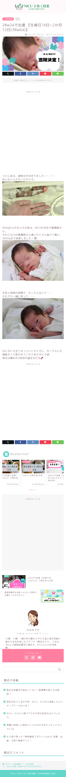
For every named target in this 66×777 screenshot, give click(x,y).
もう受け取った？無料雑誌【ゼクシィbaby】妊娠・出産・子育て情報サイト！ (35, 738)
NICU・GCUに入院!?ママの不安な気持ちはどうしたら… (33, 715)
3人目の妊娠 (8, 19)
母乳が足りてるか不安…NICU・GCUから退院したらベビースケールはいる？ (35, 703)
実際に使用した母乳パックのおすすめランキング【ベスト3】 (34, 726)
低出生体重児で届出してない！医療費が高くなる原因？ (33, 691)
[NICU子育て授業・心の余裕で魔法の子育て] (33, 10)
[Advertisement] (33, 127)
